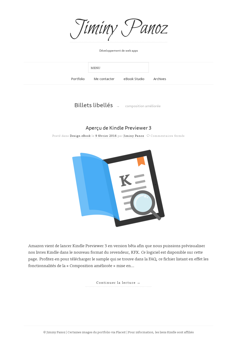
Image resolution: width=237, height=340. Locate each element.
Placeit (121, 331)
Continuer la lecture (118, 282)
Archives (159, 79)
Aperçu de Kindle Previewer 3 (119, 128)
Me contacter (104, 79)
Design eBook (80, 135)
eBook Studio (134, 79)
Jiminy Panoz (118, 28)
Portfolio (78, 79)
